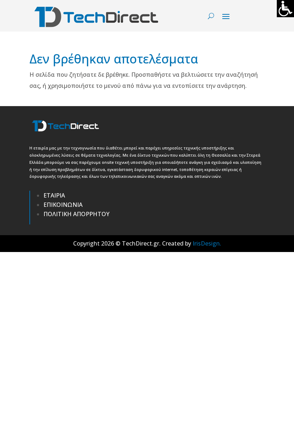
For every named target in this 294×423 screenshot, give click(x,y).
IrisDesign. (207, 243)
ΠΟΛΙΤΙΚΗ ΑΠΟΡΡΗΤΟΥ (76, 214)
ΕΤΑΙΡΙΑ (54, 195)
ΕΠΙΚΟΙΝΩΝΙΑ (62, 205)
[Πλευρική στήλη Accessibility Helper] (285, 8)
